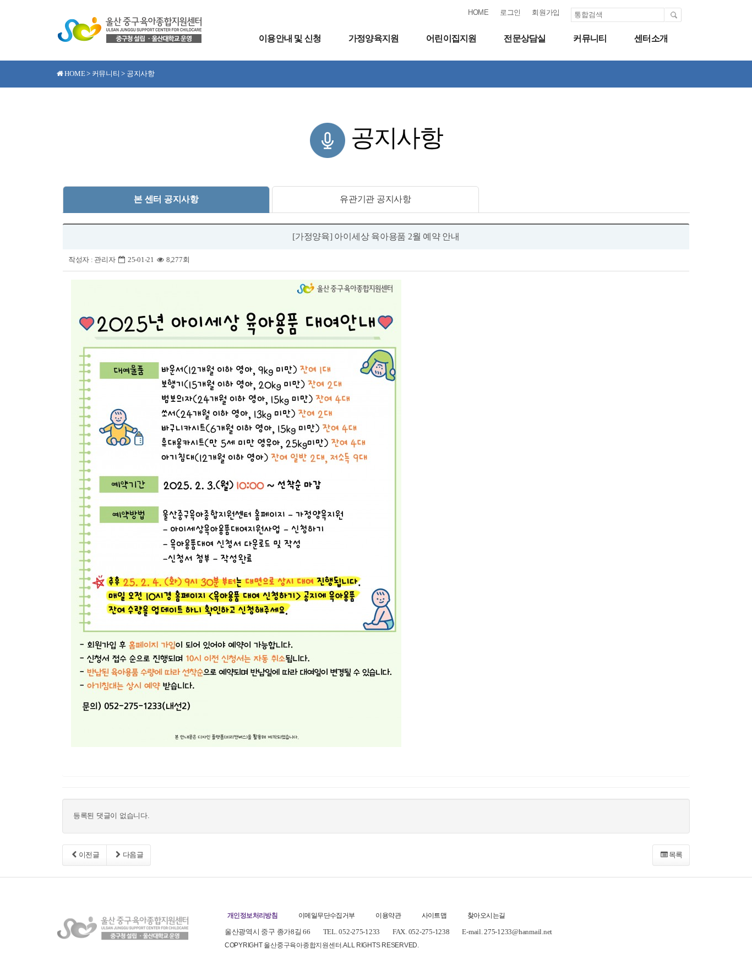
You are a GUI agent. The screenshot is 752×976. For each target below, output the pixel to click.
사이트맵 (434, 915)
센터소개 (651, 38)
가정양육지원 (373, 38)
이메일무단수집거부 (326, 915)
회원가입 (546, 12)
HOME (478, 12)
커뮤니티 (590, 38)
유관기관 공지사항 (375, 199)
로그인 (510, 12)
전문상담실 (525, 38)
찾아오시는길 (486, 915)
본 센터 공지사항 (166, 199)
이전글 (89, 854)
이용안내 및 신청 (290, 38)
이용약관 (388, 915)
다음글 (133, 854)
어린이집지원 (451, 38)
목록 (676, 854)
